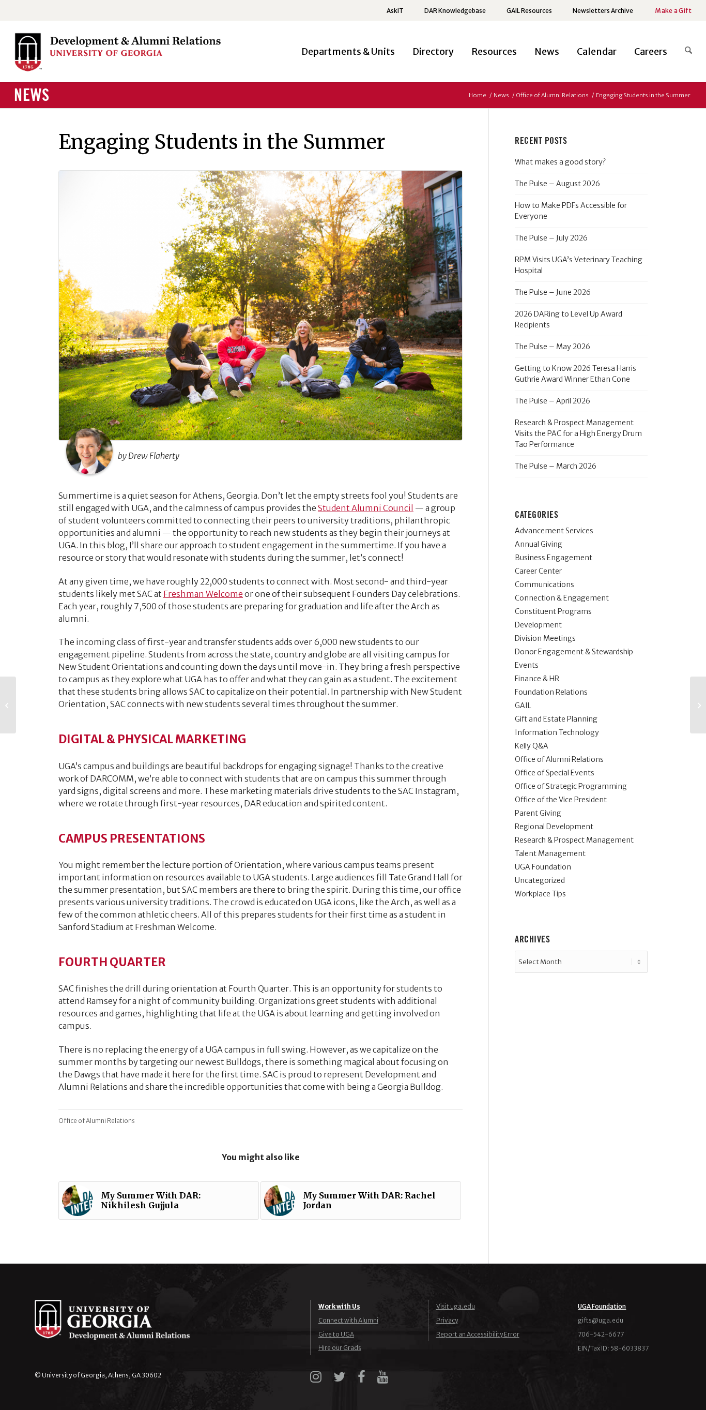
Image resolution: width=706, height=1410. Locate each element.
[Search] (684, 51)
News (32, 95)
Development (538, 624)
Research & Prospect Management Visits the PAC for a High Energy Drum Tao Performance (578, 433)
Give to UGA (336, 1334)
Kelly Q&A (531, 746)
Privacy (447, 1320)
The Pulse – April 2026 (552, 401)
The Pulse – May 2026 (552, 346)
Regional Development (554, 826)
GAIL (523, 705)
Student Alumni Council (365, 508)
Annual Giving (538, 544)
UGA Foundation (543, 867)
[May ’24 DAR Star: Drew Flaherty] (698, 705)
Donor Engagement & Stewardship (574, 651)
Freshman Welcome (203, 594)
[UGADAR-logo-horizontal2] (117, 54)
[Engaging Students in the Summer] (260, 305)
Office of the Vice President (561, 799)
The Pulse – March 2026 (555, 466)
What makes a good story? (560, 162)
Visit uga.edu (455, 1306)
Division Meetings (545, 638)
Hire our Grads (339, 1348)
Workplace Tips (540, 893)
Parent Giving (538, 813)
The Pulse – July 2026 (551, 238)
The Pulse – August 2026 (557, 183)
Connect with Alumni (348, 1320)
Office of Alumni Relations (96, 1120)
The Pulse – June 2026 (553, 292)
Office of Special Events (554, 772)
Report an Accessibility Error (477, 1334)
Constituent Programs (553, 611)
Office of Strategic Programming (571, 786)
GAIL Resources (529, 10)
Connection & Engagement (562, 598)
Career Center (538, 571)
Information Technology (557, 732)
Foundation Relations (551, 692)
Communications (544, 584)
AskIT (395, 10)
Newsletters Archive (603, 10)
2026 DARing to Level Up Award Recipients (568, 319)
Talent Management (550, 853)
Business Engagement (553, 557)
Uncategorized (540, 880)
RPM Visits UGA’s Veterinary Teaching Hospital (578, 265)
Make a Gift (673, 10)
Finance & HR (537, 678)
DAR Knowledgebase (455, 10)
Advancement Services (554, 530)
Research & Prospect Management (574, 840)
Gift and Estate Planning (556, 719)
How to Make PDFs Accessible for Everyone (571, 211)
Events (527, 665)
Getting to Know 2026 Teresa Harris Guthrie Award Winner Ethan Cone (575, 374)
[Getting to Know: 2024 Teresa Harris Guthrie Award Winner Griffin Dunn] (8, 705)
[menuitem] (395, 10)
